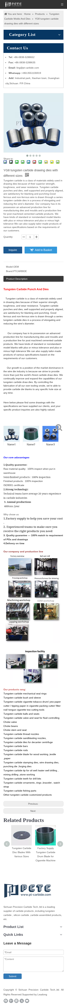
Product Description (16, 278)
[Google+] (11, 1001)
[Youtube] (27, 1001)
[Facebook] (6, 1001)
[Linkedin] (16, 1001)
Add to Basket (43, 250)
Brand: (9, 271)
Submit (12, 976)
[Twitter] (22, 1001)
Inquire (13, 250)
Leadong (42, 994)
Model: (9, 266)
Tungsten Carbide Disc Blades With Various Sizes (21, 852)
